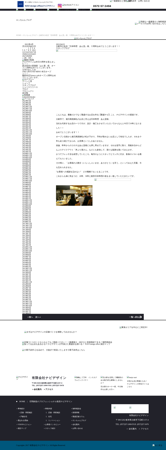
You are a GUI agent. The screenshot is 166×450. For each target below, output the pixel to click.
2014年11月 (27, 282)
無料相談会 (77, 409)
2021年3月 (26, 148)
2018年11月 (27, 202)
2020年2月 (26, 173)
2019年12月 (27, 177)
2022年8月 (26, 114)
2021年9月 (26, 136)
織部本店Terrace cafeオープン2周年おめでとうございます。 (39, 76)
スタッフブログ (29, 85)
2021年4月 (26, 146)
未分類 (25, 93)
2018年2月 (26, 220)
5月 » (30, 58)
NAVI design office (34, 6)
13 (25, 52)
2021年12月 (27, 130)
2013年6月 (26, 313)
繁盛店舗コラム (78, 416)
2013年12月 (27, 302)
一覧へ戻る (134, 317)
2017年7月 (26, 233)
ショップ (26, 83)
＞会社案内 (37, 389)
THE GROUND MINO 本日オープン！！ (36, 73)
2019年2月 (26, 196)
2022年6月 (26, 118)
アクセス (145, 429)
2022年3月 (26, 124)
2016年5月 (26, 261)
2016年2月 (26, 266)
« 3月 (24, 58)
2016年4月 (26, 263)
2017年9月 (26, 229)
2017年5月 (26, 237)
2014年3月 (26, 296)
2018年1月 (26, 222)
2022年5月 (26, 120)
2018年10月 (27, 204)
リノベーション (54, 420)
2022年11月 (27, 109)
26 (23, 56)
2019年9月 (26, 183)
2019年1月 (26, 198)
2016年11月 (27, 249)
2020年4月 (26, 169)
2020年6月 (26, 165)
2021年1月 (26, 151)
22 (29, 54)
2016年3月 (26, 264)
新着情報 (76, 412)
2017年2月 (26, 243)
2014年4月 (26, 294)
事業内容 (48, 409)
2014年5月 (26, 292)
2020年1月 (26, 175)
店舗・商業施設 (26, 412)
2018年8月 (26, 208)
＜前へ (30, 317)
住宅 (50, 416)
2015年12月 (27, 268)
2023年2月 (26, 105)
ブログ (25, 89)
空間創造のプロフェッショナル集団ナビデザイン (50, 401)
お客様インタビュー (53, 424)
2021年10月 (27, 134)
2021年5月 (26, 144)
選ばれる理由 (23, 420)
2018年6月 (26, 212)
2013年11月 (27, 303)
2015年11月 (27, 270)
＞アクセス (48, 389)
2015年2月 (26, 278)
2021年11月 (27, 132)
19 (23, 54)
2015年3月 (26, 276)
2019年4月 (26, 192)
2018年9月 (26, 206)
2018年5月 (26, 214)
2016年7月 (26, 257)
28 (27, 56)
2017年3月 (26, 241)
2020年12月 (27, 153)
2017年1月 (26, 245)
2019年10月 (27, 181)
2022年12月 (27, 107)
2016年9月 (26, 253)
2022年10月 (27, 111)
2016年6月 (26, 259)
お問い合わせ (78, 428)
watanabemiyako (28, 97)
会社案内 (76, 424)
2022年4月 (26, 122)
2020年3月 (26, 171)
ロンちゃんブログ (79, 420)
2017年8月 (26, 231)
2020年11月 (27, 155)
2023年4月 (26, 103)
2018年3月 (26, 218)
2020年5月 (26, 167)
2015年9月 (26, 272)
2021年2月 (26, 149)
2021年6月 (26, 142)
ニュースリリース (30, 87)
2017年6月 (26, 235)
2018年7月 (26, 210)
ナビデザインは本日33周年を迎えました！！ (38, 63)
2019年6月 (26, 188)
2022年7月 (26, 116)
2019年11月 (27, 179)
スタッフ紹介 (50, 428)
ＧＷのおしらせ (29, 70)
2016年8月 (26, 255)
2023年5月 (26, 101)
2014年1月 (26, 300)
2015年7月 (26, 274)
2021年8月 (26, 138)
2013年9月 (26, 307)
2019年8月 (26, 185)
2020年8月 (26, 161)
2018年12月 (27, 200)
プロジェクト (28, 91)
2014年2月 (26, 298)
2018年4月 (26, 216)
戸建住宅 (23, 416)
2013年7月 (26, 311)
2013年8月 (26, 309)
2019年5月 (26, 190)
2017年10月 (27, 227)
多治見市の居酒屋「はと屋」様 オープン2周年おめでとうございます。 (38, 67)
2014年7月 (26, 288)
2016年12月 (27, 247)
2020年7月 (26, 163)
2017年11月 (27, 226)
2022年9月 (26, 112)
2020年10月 (27, 157)
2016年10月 (27, 251)
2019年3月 (26, 194)
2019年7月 (26, 187)
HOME (22, 401)
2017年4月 (26, 239)
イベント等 (27, 81)
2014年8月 (26, 286)
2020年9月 (26, 159)
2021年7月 (26, 140)
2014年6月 (26, 290)
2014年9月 (26, 284)
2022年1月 (26, 128)
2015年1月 (26, 280)
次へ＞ (38, 317)
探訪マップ (22, 428)
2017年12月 (27, 224)
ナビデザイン (49, 6)
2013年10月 (27, 305)
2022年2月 (26, 126)
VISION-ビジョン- (25, 424)
